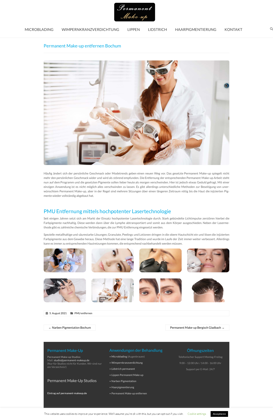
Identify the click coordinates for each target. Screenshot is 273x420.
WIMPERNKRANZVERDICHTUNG (90, 29)
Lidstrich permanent (123, 368)
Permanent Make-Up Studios (72, 380)
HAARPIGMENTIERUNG (195, 29)
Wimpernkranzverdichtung (127, 362)
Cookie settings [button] (197, 413)
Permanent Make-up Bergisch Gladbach (197, 327)
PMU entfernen (83, 313)
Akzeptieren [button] (219, 413)
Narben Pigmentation (123, 381)
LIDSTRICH (157, 29)
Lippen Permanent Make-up (127, 374)
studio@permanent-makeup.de (71, 360)
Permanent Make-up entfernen (129, 393)
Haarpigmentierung (122, 387)
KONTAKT (233, 29)
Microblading (119, 356)
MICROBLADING (39, 29)
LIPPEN (133, 29)
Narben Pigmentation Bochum (69, 327)
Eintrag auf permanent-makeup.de (67, 393)
